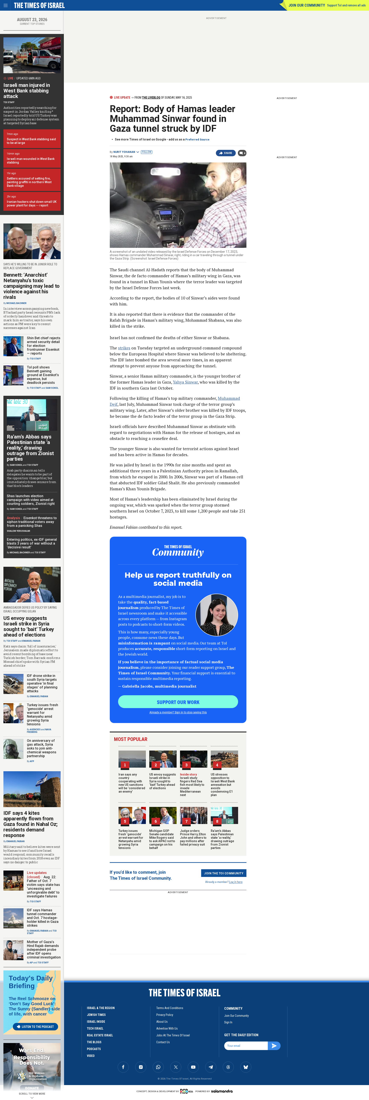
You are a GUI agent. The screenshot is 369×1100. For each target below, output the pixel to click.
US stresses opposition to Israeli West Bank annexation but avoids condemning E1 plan (223, 785)
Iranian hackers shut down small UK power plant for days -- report (32, 203)
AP (31, 962)
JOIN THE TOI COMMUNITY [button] (223, 873)
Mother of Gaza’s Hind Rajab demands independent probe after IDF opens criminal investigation (44, 949)
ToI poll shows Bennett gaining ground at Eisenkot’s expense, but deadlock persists (43, 375)
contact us (163, 1042)
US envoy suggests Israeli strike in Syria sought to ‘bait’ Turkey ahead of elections (162, 781)
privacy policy (164, 1015)
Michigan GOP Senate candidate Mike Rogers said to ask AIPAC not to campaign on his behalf (162, 839)
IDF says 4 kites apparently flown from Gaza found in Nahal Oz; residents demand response (30, 824)
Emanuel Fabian (31, 641)
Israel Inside (96, 1021)
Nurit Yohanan (124, 151)
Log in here (236, 882)
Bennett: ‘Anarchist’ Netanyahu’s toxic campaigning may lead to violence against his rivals (31, 286)
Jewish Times (96, 1015)
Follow (146, 151)
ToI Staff (9, 102)
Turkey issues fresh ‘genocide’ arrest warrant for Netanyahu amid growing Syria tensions (131, 839)
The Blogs (94, 1042)
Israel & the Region (101, 1008)
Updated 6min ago (28, 78)
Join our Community (306, 5)
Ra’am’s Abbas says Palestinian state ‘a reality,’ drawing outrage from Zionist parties (222, 839)
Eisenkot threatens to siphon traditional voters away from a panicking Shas (32, 522)
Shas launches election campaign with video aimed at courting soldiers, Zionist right (31, 500)
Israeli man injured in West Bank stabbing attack (26, 90)
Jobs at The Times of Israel (173, 1035)
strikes (124, 348)
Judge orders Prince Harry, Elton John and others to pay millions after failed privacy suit (193, 837)
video (91, 1056)
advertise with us (167, 1028)
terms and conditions (169, 1008)
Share (228, 153)
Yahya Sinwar (185, 382)
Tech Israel (95, 1028)
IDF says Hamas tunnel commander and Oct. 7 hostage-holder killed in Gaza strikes (43, 918)
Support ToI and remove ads (346, 5)
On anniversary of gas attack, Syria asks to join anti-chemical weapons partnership (41, 748)
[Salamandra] (222, 1091)
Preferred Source (197, 139)
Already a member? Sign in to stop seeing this (178, 712)
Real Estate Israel (100, 1035)
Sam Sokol (52, 388)
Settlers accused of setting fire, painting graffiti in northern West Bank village (29, 182)
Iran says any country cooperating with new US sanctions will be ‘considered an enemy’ (132, 783)
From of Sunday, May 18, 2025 (163, 97)
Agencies (35, 729)
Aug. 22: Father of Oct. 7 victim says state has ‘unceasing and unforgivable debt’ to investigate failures (43, 886)
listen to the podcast (38, 1026)
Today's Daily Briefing (31, 982)
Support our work (178, 702)
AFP (32, 761)
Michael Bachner (16, 303)
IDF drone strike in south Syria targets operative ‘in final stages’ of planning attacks (42, 683)
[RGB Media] (187, 1091)
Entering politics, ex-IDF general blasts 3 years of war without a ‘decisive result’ (32, 543)
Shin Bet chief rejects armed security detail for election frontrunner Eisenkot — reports (43, 345)
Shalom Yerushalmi (18, 531)
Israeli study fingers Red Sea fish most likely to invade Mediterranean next (192, 785)
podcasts (94, 1049)
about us (162, 1021)
